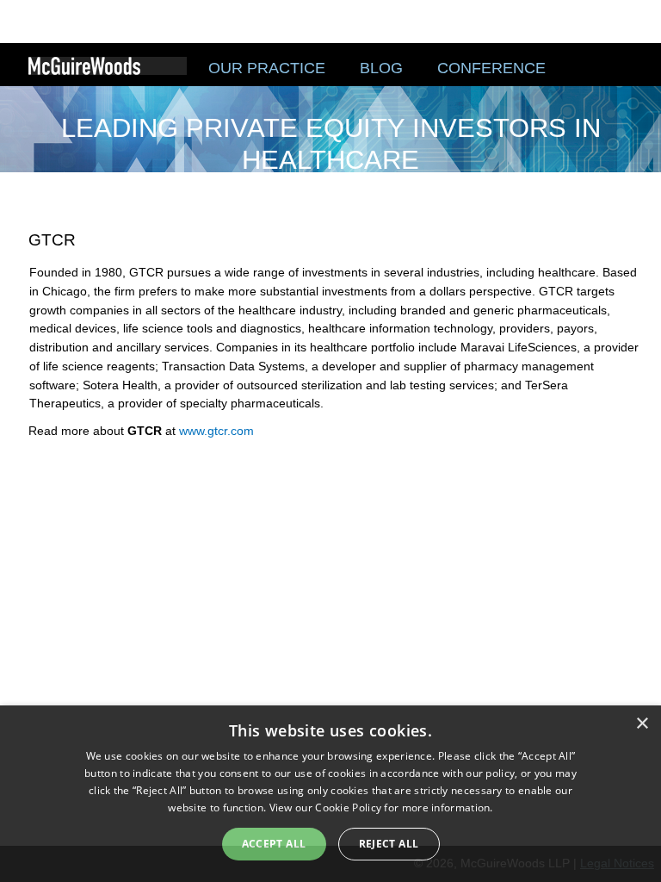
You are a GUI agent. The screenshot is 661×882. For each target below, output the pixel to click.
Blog (381, 68)
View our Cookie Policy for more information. (381, 807)
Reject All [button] (389, 843)
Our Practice (266, 68)
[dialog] (330, 793)
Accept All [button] (274, 843)
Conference (491, 68)
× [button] (641, 723)
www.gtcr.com (216, 431)
